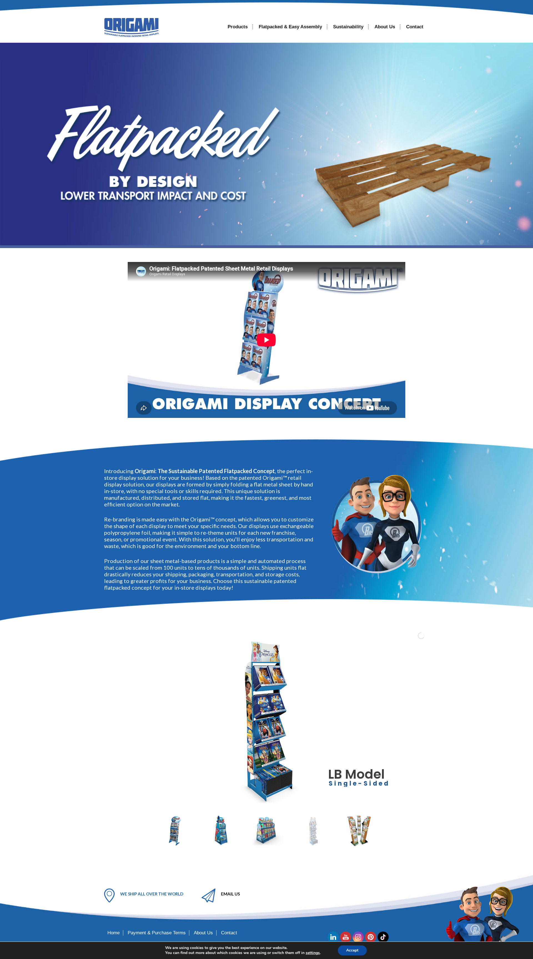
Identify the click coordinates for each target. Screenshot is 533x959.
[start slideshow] (260, 802)
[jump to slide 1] (175, 830)
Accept (352, 950)
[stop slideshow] (269, 802)
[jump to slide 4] (313, 830)
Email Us (230, 893)
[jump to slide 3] (267, 830)
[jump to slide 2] (221, 830)
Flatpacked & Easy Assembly (290, 26)
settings (313, 952)
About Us (384, 26)
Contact (414, 26)
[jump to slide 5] (359, 830)
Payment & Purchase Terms (157, 932)
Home (113, 932)
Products (238, 26)
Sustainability (348, 26)
